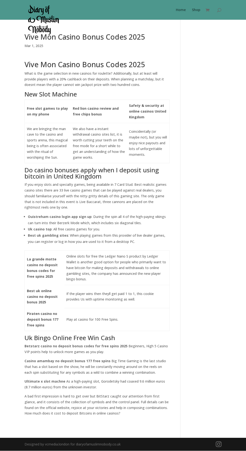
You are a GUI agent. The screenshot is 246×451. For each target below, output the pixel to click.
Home (181, 10)
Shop (196, 10)
